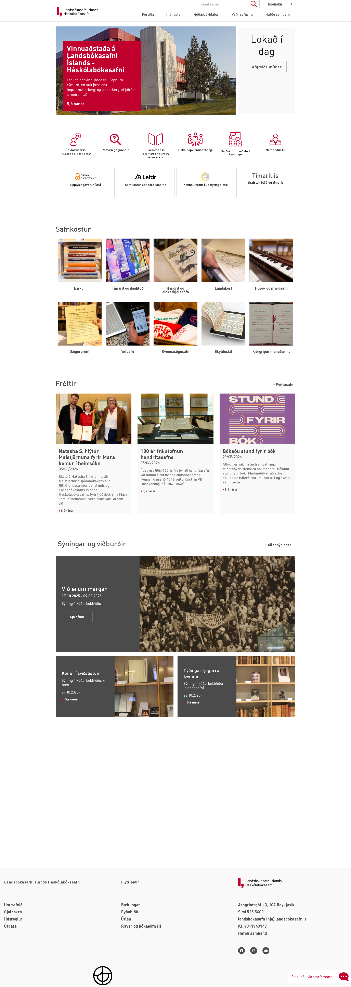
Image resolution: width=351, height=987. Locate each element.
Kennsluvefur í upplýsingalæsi (205, 184)
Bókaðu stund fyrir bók (249, 451)
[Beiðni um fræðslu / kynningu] (235, 139)
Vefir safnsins (242, 14)
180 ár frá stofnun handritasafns (162, 454)
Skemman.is (156, 150)
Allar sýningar (278, 544)
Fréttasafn (283, 384)
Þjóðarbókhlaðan (206, 14)
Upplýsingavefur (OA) (85, 184)
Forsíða (148, 14)
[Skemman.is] (155, 139)
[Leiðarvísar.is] (75, 139)
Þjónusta (173, 14)
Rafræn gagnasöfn (115, 150)
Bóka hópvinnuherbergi (195, 150)
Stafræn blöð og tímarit (265, 182)
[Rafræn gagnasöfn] (115, 139)
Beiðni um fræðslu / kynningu (235, 152)
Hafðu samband (277, 14)
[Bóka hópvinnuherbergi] (195, 139)
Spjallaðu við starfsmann (312, 976)
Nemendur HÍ (275, 150)
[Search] (254, 4)
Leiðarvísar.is (76, 150)
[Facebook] (241, 950)
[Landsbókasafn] (78, 12)
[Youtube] (265, 950)
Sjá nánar (66, 510)
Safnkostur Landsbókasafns (145, 184)
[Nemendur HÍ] (275, 139)
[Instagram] (253, 950)
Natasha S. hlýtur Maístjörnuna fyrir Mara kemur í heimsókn (87, 457)
